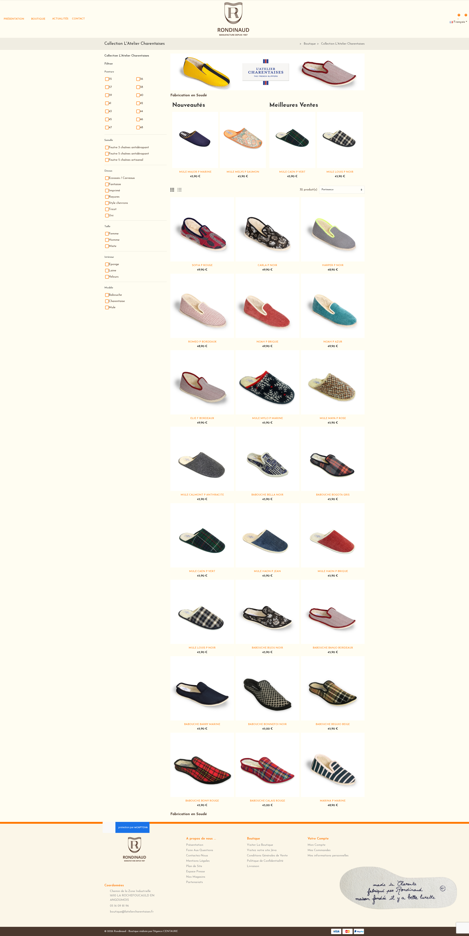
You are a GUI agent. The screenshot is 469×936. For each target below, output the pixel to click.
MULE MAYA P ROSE (333, 418)
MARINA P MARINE (333, 801)
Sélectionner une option (184, 166)
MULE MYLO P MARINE (267, 418)
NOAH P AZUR (332, 341)
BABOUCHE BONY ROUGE (202, 801)
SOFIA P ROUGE (202, 265)
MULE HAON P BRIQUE (333, 571)
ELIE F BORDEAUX (202, 418)
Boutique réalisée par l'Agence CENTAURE (153, 931)
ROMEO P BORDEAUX (202, 341)
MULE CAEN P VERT (292, 172)
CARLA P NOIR (267, 265)
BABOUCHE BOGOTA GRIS (333, 495)
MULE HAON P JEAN (267, 571)
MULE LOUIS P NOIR (339, 172)
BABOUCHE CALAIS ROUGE (267, 801)
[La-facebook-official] (351, 17)
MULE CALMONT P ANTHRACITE (202, 495)
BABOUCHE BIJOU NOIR (267, 648)
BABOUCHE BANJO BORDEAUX (333, 648)
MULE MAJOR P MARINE (195, 172)
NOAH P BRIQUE (267, 341)
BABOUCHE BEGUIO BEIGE (333, 724)
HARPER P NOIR (333, 265)
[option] (195, 146)
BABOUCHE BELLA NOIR (267, 495)
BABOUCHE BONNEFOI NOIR (267, 724)
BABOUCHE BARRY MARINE (202, 724)
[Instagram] (363, 17)
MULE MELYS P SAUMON (243, 172)
